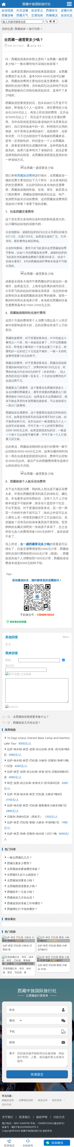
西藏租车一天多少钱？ (19, 892)
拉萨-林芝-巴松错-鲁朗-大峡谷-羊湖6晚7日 (31, 822)
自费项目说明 (26, 1100)
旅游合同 (42, 1100)
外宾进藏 (22, 10)
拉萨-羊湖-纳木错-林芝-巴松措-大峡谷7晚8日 (33, 794)
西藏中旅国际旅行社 (36, 4)
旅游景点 (37, 10)
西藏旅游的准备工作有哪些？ (23, 903)
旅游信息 (67, 15)
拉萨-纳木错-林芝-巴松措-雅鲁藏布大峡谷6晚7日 (35, 805)
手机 (12, 1031)
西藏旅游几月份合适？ (27, 722)
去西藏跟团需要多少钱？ (20, 886)
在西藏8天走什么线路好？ (21, 874)
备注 (12, 1053)
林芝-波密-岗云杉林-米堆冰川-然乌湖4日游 (32, 783)
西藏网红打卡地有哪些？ (20, 909)
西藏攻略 (7, 15)
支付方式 (6, 1104)
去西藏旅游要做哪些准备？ (22, 869)
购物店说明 (8, 1100)
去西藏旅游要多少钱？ (19, 880)
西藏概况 (52, 15)
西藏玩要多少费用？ (18, 863)
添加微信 (57, 1143)
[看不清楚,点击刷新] (18, 674)
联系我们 (24, 1117)
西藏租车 (52, 10)
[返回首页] (2, 4)
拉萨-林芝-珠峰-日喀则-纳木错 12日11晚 (30, 833)
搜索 (50, 21)
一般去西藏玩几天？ (18, 857)
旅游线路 (7, 10)
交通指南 (37, 15)
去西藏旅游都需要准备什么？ (31, 716)
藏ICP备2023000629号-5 (24, 1127)
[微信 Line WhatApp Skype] (15, 1020)
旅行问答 (34, 29)
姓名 (12, 1010)
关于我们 (7, 1117)
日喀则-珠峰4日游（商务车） (23, 816)
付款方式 (59, 1117)
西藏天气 (22, 15)
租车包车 (57, 1100)
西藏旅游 (20, 29)
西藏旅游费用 (26, 175)
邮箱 (12, 1042)
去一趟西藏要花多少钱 (35, 544)
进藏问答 (67, 10)
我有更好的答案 (16, 621)
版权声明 (41, 1117)
